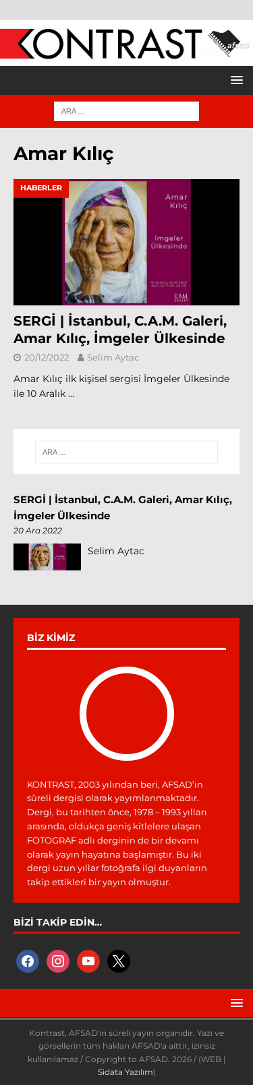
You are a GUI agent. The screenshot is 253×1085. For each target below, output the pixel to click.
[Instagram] (58, 960)
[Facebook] (27, 960)
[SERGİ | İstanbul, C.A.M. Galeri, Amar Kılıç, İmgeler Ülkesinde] (126, 242)
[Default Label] (88, 960)
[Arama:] (126, 110)
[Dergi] (126, 52)
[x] (118, 960)
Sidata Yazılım (125, 1072)
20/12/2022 (46, 357)
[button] (234, 79)
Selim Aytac (113, 357)
